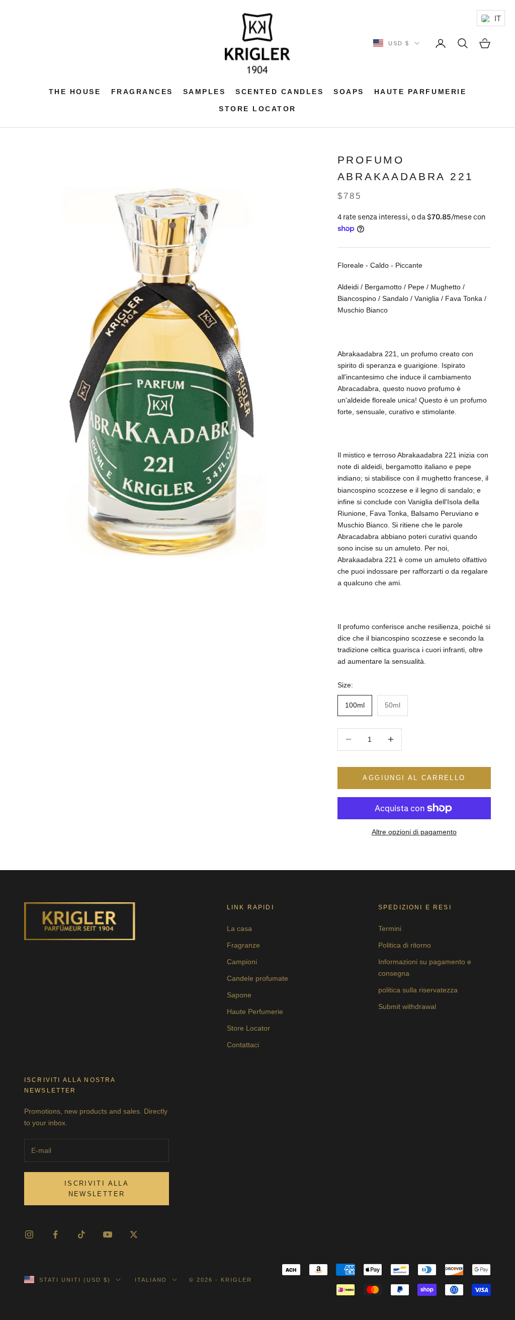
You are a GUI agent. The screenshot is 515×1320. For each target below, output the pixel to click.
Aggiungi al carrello (414, 778)
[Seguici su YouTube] (108, 1234)
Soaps (348, 92)
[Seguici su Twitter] (134, 1234)
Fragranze (243, 945)
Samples (204, 92)
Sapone (239, 995)
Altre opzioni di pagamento (414, 832)
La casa (239, 928)
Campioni (242, 962)
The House (75, 92)
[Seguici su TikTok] (81, 1234)
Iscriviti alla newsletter (96, 1189)
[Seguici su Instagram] (29, 1234)
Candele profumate (257, 978)
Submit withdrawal (407, 1006)
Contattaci (243, 1045)
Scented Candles (279, 92)
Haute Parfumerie (420, 92)
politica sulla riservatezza (418, 990)
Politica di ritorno (404, 945)
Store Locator (257, 109)
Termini (389, 928)
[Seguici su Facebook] (55, 1234)
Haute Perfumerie (255, 1011)
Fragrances (142, 92)
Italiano (151, 1280)
